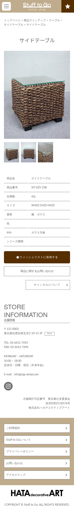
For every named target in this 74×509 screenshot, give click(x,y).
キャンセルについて (47, 284)
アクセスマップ (15, 475)
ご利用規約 (13, 428)
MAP (49, 334)
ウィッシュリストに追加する (39, 257)
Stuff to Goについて (18, 440)
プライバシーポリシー (20, 451)
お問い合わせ (14, 463)
